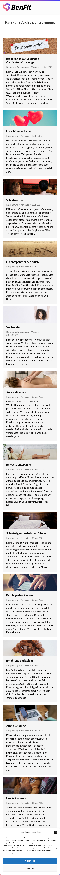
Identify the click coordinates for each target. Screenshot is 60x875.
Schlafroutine (15, 200)
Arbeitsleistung (16, 725)
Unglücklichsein (16, 798)
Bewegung (11, 67)
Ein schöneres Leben (19, 131)
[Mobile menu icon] (54, 7)
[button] (55, 832)
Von (35, 67)
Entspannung (23, 67)
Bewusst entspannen (19, 464)
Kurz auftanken (16, 392)
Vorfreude (13, 327)
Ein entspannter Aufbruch (22, 262)
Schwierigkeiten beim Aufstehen (26, 533)
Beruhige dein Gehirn (19, 595)
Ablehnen (30, 868)
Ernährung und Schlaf (19, 660)
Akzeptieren (30, 861)
